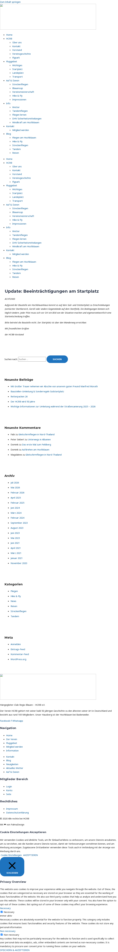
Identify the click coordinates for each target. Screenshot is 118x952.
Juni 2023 (15, 532)
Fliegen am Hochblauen (24, 137)
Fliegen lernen (19, 114)
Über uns (17, 42)
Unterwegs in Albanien (39, 439)
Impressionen (19, 99)
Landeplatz (18, 72)
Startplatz (17, 69)
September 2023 (19, 522)
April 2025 (16, 497)
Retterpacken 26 (19, 396)
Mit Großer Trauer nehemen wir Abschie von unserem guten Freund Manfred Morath (54, 386)
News (13, 601)
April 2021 (16, 547)
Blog (8, 133)
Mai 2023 (15, 537)
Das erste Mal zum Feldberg (36, 444)
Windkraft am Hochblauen (25, 122)
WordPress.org (18, 659)
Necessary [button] (5, 908)
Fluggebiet (11, 61)
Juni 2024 (15, 507)
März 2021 (16, 553)
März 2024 (16, 512)
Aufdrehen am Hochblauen (35, 449)
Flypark (16, 57)
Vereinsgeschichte (21, 53)
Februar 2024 (17, 517)
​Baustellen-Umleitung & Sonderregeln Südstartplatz (37, 391)
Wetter (16, 107)
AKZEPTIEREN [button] (30, 855)
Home (9, 34)
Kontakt (16, 46)
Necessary (9, 911)
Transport (17, 76)
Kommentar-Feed (20, 654)
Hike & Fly (17, 95)
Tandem (16, 149)
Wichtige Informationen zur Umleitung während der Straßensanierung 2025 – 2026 (53, 406)
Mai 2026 (15, 487)
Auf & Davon (12, 80)
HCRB (9, 38)
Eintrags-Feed (18, 649)
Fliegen (14, 591)
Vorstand (17, 49)
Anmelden (16, 644)
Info (8, 103)
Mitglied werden (20, 130)
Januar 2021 (17, 558)
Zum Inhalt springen (10, 1)
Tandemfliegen (20, 110)
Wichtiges (17, 65)
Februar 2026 (17, 492)
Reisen (15, 152)
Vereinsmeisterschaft (23, 91)
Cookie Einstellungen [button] (11, 855)
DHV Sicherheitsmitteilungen (26, 118)
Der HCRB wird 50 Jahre (23, 401)
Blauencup (17, 88)
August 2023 (17, 527)
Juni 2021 (15, 542)
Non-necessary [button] (7, 931)
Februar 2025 (17, 502)
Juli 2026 (15, 482)
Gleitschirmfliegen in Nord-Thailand (36, 434)
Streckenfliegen (20, 84)
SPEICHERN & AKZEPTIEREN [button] (15, 950)
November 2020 (19, 563)
